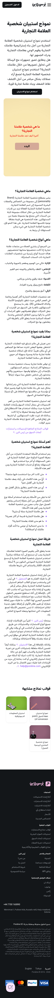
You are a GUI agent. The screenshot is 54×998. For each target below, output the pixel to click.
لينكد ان (47, 882)
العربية (47, 968)
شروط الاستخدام (18, 867)
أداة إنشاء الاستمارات (42, 801)
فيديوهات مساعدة (43, 862)
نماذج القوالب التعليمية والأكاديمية (36, 847)
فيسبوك (47, 895)
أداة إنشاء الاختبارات (42, 805)
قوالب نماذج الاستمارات (40, 829)
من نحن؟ (21, 858)
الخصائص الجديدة (43, 818)
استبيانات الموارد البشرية (40, 834)
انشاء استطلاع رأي (43, 810)
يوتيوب (47, 887)
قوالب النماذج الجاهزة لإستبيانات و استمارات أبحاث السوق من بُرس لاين (27, 430)
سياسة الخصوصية (17, 871)
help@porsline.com (30, 666)
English (28, 968)
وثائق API (46, 871)
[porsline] (39, 4)
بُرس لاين (38, 621)
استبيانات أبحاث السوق (41, 838)
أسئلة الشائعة (44, 867)
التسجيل (23, 579)
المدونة (47, 858)
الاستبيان (23, 645)
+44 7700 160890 (12, 904)
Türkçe (38, 968)
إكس (48, 891)
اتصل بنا (21, 862)
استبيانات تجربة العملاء (41, 842)
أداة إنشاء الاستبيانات (41, 797)
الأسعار (47, 814)
